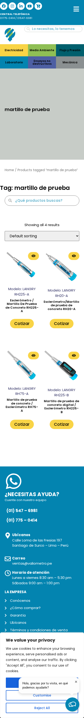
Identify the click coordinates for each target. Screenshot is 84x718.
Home (9, 170)
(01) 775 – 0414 (21, 520)
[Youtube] (29, 6)
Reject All (42, 708)
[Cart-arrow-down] (38, 6)
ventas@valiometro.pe (32, 563)
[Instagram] (12, 6)
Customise (42, 695)
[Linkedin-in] (21, 6)
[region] (42, 675)
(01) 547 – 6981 (21, 510)
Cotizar (22, 323)
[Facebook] (3, 6)
